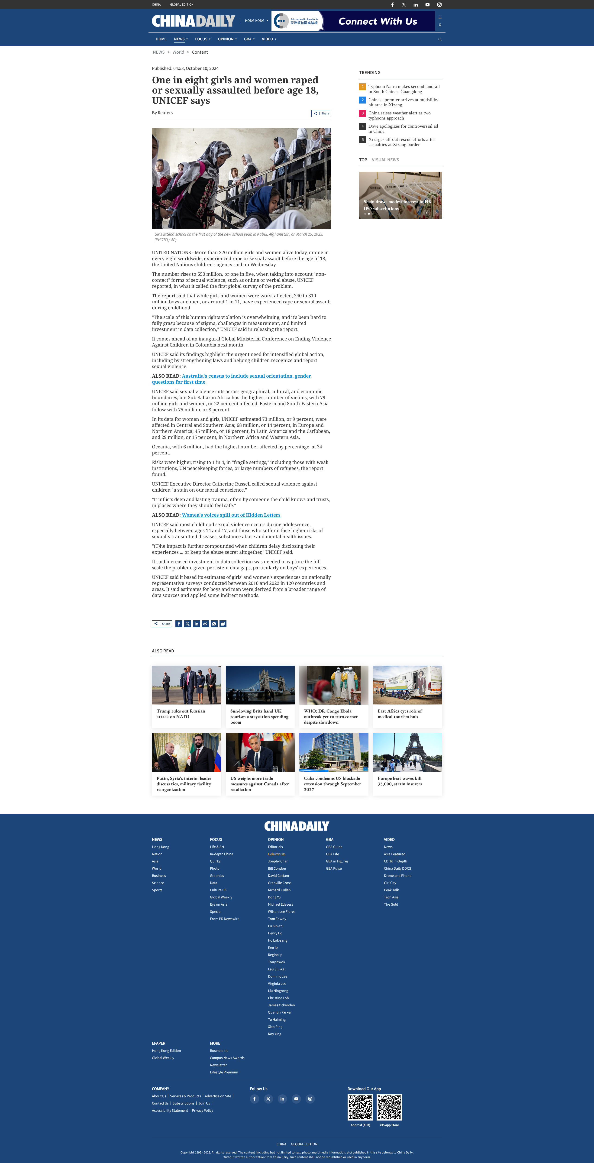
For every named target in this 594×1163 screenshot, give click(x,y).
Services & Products (185, 1096)
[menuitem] (254, 21)
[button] (365, 214)
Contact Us (160, 1103)
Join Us (204, 1103)
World (178, 52)
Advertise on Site (218, 1096)
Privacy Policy (202, 1110)
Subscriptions (183, 1103)
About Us (159, 1096)
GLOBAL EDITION (182, 4)
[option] (400, 195)
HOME (161, 39)
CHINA (156, 4)
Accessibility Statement (170, 1110)
